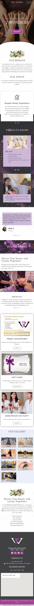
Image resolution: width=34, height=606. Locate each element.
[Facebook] (12, 553)
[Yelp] (21, 553)
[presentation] (15, 123)
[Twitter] (18, 553)
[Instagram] (15, 553)
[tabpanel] (17, 106)
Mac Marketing (24, 600)
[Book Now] (1, 161)
